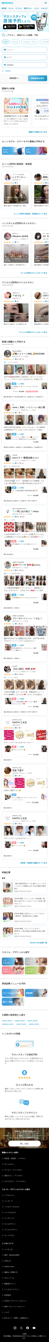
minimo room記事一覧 (38, 942)
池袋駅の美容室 (20, 1021)
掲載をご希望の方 (11, 1272)
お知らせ (7, 1260)
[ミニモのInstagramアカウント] (15, 1328)
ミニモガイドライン (11, 1289)
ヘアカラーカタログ (11, 1206)
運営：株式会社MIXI (11, 1255)
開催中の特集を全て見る (38, 132)
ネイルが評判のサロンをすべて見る (33, 273)
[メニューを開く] (45, 2)
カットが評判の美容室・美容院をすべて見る (30, 213)
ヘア (5, 41)
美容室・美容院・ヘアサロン (15, 1158)
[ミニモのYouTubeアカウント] (34, 1328)
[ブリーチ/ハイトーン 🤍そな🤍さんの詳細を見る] (24, 637)
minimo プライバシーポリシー (15, 1301)
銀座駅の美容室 (34, 1024)
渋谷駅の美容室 (21, 1024)
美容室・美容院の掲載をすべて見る (33, 863)
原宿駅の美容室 (7, 1021)
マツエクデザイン (11, 1229)
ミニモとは (8, 1249)
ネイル (15, 41)
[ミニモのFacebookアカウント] (27, 1328)
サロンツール (9, 1278)
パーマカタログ (10, 1212)
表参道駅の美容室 (7, 1024)
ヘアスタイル (9, 1195)
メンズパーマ (9, 1218)
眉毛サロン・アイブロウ (13, 1175)
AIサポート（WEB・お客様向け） (16, 1318)
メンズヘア (8, 1201)
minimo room (9, 1266)
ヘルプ (6, 1312)
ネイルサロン (9, 1164)
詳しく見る (24, 1143)
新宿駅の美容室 (33, 1021)
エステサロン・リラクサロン (15, 1181)
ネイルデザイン (10, 1224)
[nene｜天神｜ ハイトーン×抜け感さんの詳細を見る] (24, 426)
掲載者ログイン (10, 1283)
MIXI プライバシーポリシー (14, 1306)
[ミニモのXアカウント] (21, 1328)
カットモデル (9, 1235)
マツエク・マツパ (30, 41)
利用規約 (7, 1295)
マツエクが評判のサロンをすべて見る (33, 332)
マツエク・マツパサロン (13, 1170)
